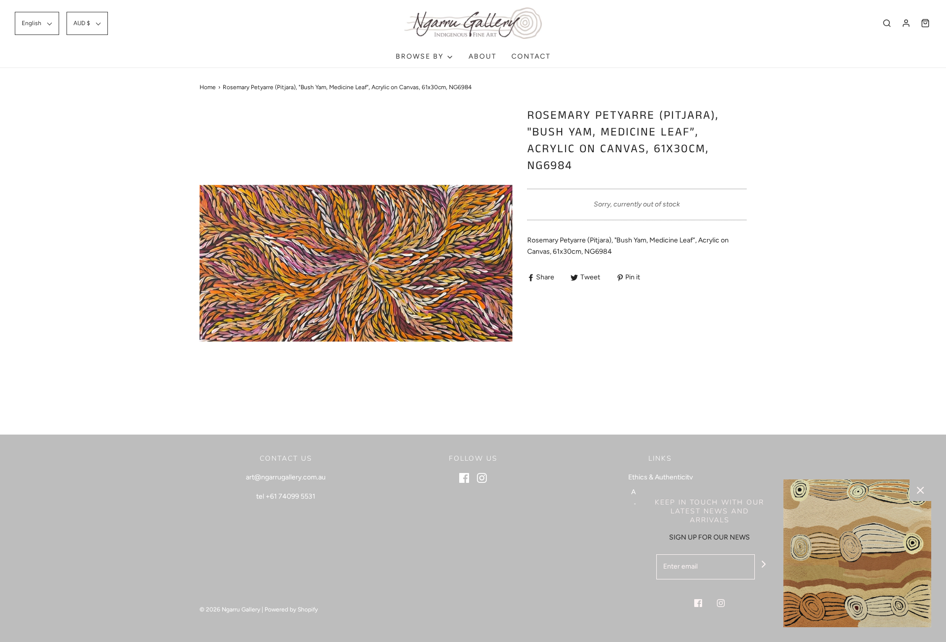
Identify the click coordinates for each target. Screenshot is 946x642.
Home (208, 87)
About (483, 56)
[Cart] (925, 23)
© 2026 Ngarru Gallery (230, 609)
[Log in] (906, 23)
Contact (531, 56)
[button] (37, 23)
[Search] (887, 23)
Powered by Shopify (291, 609)
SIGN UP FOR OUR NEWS (709, 537)
